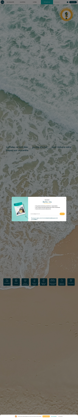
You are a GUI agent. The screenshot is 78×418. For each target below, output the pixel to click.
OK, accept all (46, 416)
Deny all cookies (54, 416)
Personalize (60, 416)
